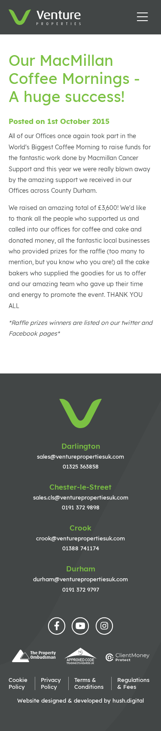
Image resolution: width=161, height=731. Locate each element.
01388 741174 (80, 548)
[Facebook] (57, 626)
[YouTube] (80, 626)
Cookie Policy (18, 683)
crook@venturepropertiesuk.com (80, 538)
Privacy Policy (51, 683)
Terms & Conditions (88, 683)
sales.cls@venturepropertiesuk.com (80, 497)
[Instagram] (104, 626)
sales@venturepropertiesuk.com (80, 456)
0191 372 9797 (80, 589)
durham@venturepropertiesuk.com (80, 579)
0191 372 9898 (81, 507)
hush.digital (128, 700)
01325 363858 (81, 466)
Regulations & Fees (133, 683)
